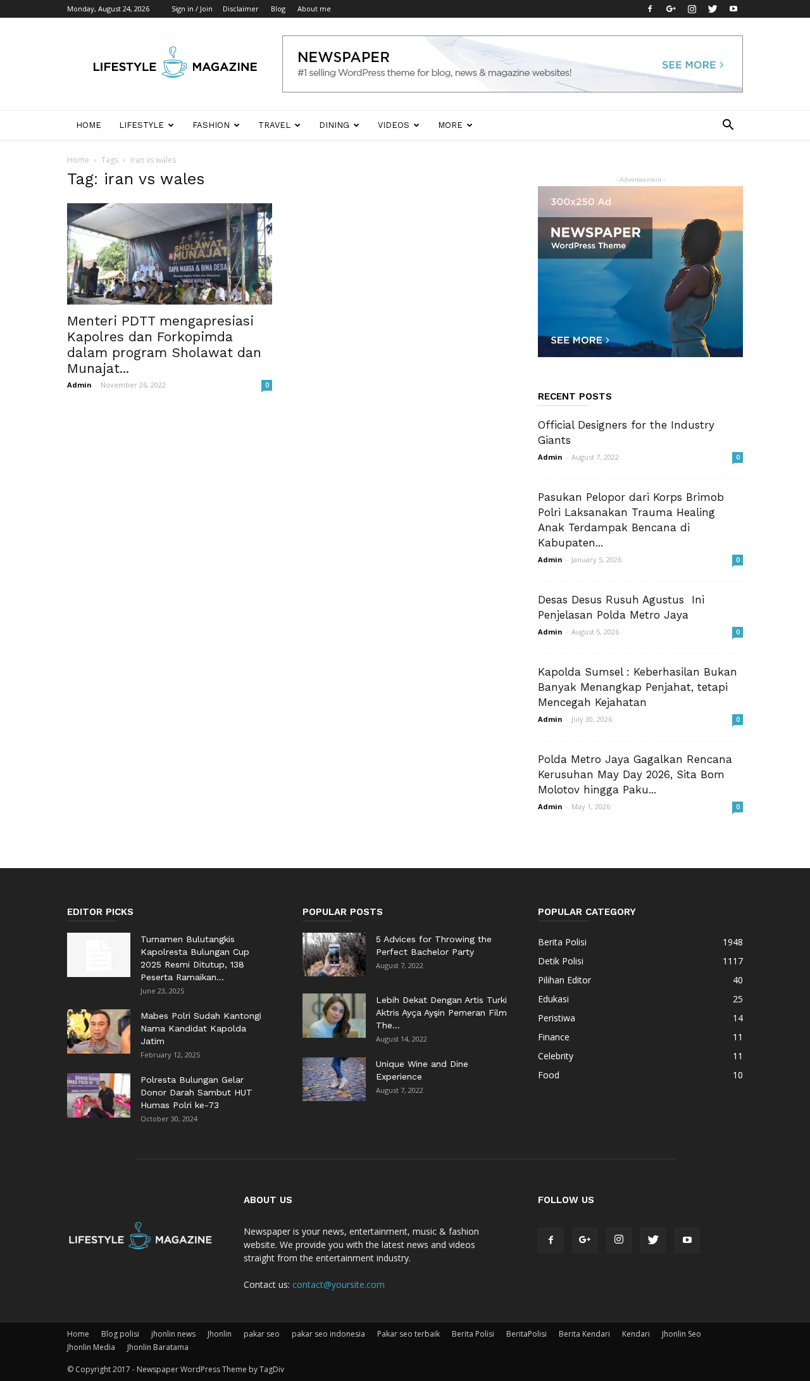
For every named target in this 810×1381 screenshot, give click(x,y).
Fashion (211, 125)
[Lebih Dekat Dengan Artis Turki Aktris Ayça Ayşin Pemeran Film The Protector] (334, 1015)
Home (88, 125)
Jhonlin (220, 1333)
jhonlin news (173, 1333)
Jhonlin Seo (681, 1333)
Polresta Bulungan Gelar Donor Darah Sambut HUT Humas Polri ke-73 (196, 1092)
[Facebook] (649, 9)
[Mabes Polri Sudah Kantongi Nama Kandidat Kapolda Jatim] (98, 1031)
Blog (278, 8)
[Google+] (670, 9)
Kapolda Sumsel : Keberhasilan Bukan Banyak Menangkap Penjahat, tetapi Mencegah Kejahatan (637, 687)
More (450, 125)
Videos (393, 125)
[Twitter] (712, 9)
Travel (274, 125)
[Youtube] (733, 9)
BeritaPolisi (526, 1333)
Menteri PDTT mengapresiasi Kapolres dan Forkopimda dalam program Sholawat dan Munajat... (164, 344)
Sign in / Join (192, 8)
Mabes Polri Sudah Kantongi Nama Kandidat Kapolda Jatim (200, 1028)
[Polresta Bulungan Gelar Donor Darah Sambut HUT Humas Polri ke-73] (98, 1095)
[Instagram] (691, 9)
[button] (728, 126)
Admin (79, 384)
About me (314, 8)
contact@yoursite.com (338, 1284)
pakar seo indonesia (328, 1333)
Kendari (636, 1333)
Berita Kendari (584, 1333)
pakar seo (262, 1333)
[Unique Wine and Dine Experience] (334, 1079)
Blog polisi (120, 1333)
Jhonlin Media (91, 1347)
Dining (334, 125)
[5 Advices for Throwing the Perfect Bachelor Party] (334, 954)
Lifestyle (141, 125)
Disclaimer (241, 8)
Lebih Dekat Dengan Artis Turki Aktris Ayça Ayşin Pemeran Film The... (441, 1012)
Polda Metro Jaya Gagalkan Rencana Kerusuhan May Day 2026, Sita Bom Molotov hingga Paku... (635, 774)
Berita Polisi (473, 1333)
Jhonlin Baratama (158, 1347)
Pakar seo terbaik (408, 1333)
